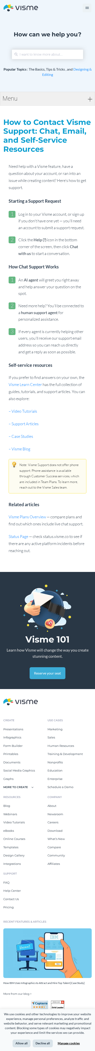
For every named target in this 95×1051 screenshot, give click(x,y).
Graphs (8, 779)
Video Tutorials (14, 822)
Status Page (19, 536)
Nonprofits (55, 762)
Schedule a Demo (60, 787)
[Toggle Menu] (87, 8)
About (52, 805)
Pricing (8, 907)
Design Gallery (14, 855)
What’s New (56, 839)
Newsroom (55, 814)
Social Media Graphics (19, 770)
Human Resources (61, 746)
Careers (53, 822)
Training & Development (65, 754)
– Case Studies (21, 436)
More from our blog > (17, 993)
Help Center (12, 890)
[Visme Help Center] (21, 8)
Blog (6, 805)
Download (55, 830)
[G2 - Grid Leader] (57, 1002)
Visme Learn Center (25, 384)
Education (55, 770)
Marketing (55, 729)
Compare (54, 847)
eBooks (8, 830)
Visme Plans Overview (28, 516)
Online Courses (14, 839)
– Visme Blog (19, 448)
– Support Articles (24, 423)
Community (56, 855)
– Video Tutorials (23, 411)
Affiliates (54, 864)
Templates (10, 847)
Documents (11, 762)
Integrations (12, 864)
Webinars (10, 814)
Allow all (21, 1043)
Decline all (43, 1043)
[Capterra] (41, 1002)
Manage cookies (69, 1043)
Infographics (12, 737)
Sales (51, 737)
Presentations (13, 729)
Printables (10, 754)
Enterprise (55, 779)
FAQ (6, 882)
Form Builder (13, 746)
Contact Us (11, 899)
